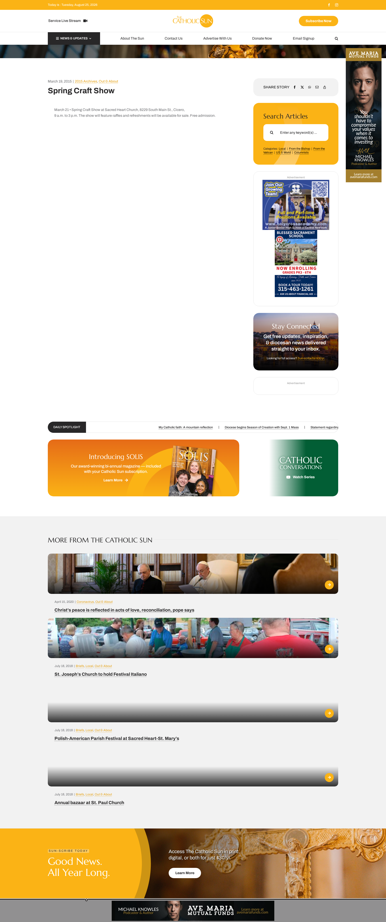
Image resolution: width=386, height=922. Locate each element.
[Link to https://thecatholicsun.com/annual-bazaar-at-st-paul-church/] (329, 777)
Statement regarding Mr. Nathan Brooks (185, 427)
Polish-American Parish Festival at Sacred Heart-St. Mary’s (117, 738)
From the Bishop (299, 148)
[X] (302, 87)
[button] (336, 38)
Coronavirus (85, 601)
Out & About (108, 81)
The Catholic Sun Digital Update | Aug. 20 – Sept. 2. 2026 (264, 427)
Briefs (80, 666)
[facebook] (329, 4)
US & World (283, 152)
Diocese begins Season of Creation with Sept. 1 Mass (109, 427)
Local (282, 148)
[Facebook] (294, 87)
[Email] (317, 87)
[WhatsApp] (309, 87)
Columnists (301, 152)
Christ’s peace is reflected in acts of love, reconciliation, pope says (124, 610)
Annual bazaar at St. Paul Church (89, 802)
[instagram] (336, 4)
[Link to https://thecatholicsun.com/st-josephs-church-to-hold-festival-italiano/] (329, 649)
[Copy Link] (324, 87)
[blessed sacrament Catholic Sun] (296, 232)
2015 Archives (86, 81)
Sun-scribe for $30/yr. (311, 358)
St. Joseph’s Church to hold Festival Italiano (101, 674)
